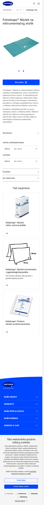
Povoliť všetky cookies (21, 486)
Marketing (23, 497)
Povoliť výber (21, 480)
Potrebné (10, 494)
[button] (21, 149)
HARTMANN (7, 10)
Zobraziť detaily (20, 501)
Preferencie (22, 494)
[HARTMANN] (7, 3)
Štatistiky (34, 494)
